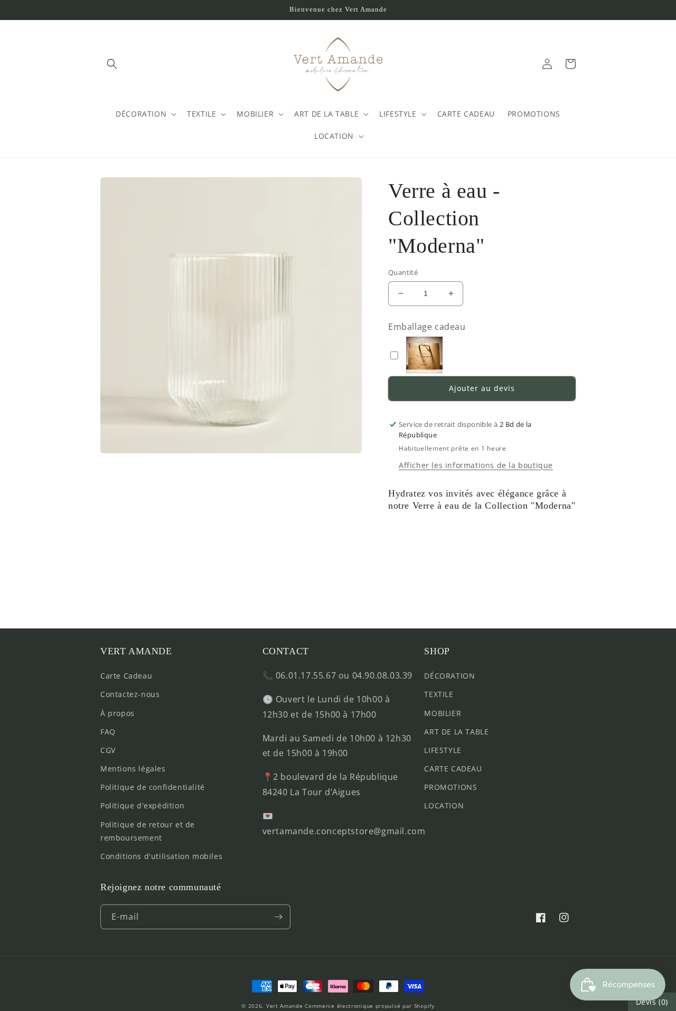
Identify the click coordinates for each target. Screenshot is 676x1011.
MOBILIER (442, 713)
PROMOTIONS (450, 787)
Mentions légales (133, 769)
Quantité (403, 272)
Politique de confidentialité (152, 787)
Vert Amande (284, 1005)
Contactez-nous (129, 694)
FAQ (108, 732)
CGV (108, 750)
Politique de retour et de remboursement (147, 831)
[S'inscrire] (278, 916)
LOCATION (444, 805)
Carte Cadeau (126, 676)
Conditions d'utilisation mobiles (161, 856)
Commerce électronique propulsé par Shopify (369, 1005)
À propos (117, 713)
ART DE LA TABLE (456, 732)
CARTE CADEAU (453, 769)
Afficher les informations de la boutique (476, 465)
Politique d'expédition (142, 805)
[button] (112, 63)
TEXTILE (438, 694)
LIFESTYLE (442, 750)
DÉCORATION (449, 676)
